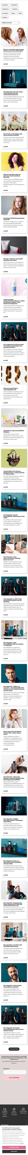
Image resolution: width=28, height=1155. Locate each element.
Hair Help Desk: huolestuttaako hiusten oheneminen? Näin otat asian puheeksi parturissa (12, 904)
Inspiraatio (5, 5)
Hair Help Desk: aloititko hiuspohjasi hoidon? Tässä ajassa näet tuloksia (13, 820)
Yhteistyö (4, 17)
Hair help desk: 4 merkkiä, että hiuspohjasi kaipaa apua (12, 945)
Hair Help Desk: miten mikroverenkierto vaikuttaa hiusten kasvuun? (11, 558)
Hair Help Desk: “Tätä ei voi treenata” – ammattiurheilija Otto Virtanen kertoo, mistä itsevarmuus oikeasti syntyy (13, 688)
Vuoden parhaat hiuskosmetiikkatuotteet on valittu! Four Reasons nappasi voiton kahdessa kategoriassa (14, 301)
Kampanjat (14, 5)
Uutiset (13, 13)
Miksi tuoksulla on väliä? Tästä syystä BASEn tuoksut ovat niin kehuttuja (12, 600)
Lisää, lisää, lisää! (14, 1049)
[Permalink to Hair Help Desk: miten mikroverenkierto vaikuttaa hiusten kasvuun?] (14, 544)
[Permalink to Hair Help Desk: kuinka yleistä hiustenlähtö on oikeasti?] (14, 972)
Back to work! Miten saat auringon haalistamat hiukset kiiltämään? (13, 50)
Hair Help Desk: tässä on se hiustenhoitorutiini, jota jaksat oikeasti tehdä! (12, 862)
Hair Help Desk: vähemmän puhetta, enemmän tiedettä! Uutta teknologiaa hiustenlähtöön (13, 778)
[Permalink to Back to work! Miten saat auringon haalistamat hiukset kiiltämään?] (14, 36)
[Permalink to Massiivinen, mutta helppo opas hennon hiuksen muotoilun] (14, 120)
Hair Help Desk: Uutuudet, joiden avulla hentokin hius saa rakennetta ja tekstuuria (13, 93)
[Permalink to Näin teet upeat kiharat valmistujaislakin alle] (14, 375)
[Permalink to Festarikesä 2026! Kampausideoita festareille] (14, 205)
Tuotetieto (14, 9)
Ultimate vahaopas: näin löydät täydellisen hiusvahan (13, 259)
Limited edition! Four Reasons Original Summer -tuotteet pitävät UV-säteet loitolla (13, 472)
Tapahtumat (5, 9)
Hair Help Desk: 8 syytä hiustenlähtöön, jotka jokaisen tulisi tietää (14, 516)
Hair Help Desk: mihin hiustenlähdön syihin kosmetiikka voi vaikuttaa (13, 644)
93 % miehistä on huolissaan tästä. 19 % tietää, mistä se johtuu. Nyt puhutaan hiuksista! (13, 346)
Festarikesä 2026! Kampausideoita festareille (13, 218)
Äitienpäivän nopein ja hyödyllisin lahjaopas (13, 431)
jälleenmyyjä (23, 1113)
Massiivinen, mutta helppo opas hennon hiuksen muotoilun (12, 134)
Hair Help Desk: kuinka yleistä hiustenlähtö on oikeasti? (12, 986)
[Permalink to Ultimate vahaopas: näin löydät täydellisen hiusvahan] (14, 245)
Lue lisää (5, 64)
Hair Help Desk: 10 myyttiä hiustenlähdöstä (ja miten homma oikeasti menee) (13, 1029)
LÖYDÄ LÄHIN (23, 1111)
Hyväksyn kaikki (14, 1147)
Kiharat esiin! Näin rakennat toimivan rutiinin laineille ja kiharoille (11, 176)
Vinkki (20, 13)
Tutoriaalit (5, 13)
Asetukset (14, 1151)
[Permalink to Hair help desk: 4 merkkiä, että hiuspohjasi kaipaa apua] (14, 932)
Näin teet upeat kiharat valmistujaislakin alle (10, 388)
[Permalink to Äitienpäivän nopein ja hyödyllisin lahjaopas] (14, 417)
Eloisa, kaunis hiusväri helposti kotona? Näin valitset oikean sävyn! (12, 733)
